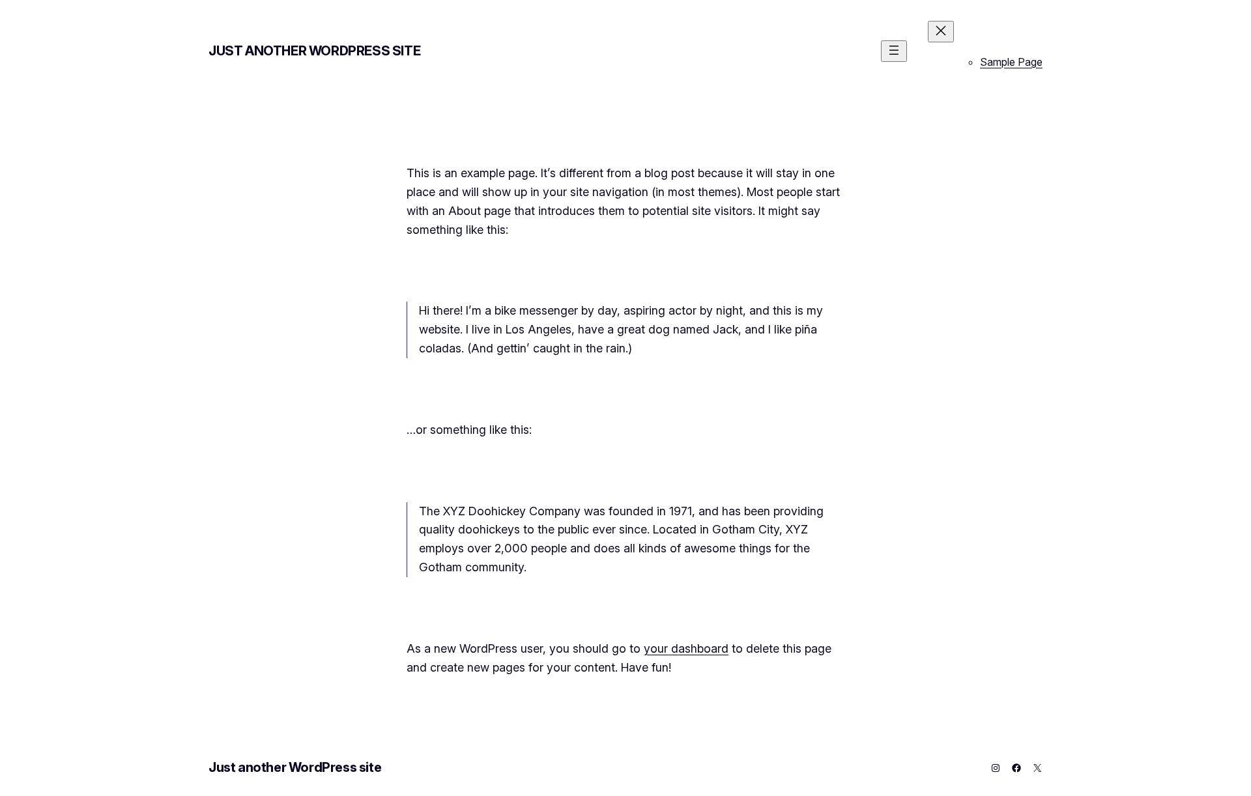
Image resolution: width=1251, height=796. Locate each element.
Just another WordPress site (314, 51)
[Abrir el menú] (894, 51)
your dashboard (686, 648)
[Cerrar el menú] (941, 31)
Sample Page (1011, 61)
